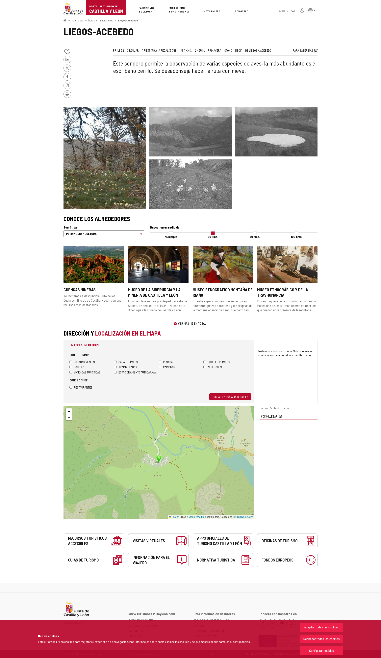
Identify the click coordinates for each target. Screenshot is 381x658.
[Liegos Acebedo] (105, 158)
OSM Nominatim (244, 516)
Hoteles (79, 367)
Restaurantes (83, 387)
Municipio (171, 236)
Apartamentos (127, 367)
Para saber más (303, 50)
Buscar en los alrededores (230, 396)
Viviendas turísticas (87, 372)
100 (296, 236)
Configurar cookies (321, 650)
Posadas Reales (84, 362)
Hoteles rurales (219, 362)
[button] (311, 10)
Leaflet (175, 516)
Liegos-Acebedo (128, 20)
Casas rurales (128, 362)
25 (213, 236)
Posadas (168, 362)
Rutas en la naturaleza (100, 20)
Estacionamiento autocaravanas (138, 372)
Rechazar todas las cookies (321, 639)
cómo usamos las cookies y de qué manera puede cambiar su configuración (204, 642)
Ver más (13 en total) (192, 323)
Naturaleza (77, 20)
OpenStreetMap (197, 516)
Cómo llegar (269, 416)
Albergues (215, 367)
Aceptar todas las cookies (321, 627)
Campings (169, 367)
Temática (70, 227)
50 (254, 236)
